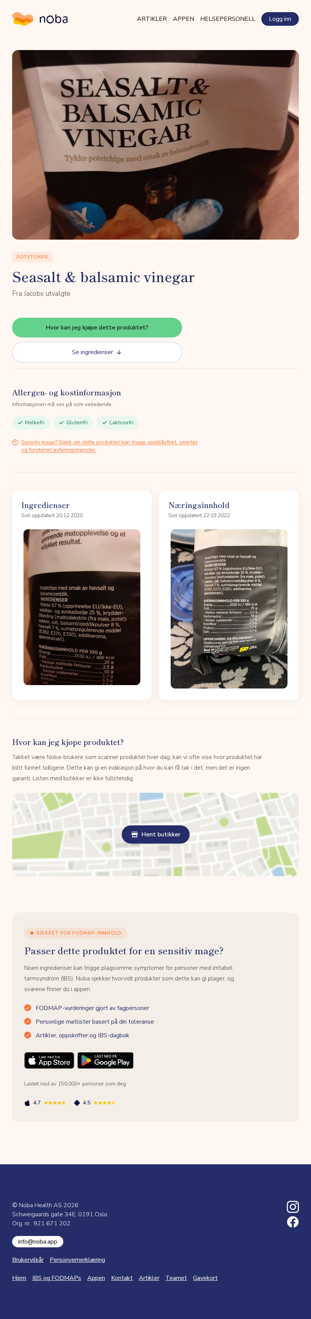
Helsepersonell (227, 19)
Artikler (152, 19)
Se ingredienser (92, 352)
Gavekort (205, 1278)
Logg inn (280, 19)
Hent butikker (161, 834)
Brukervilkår (28, 1260)
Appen (183, 19)
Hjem (19, 1278)
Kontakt (122, 1278)
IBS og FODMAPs (56, 1278)
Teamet (176, 1278)
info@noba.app (37, 1241)
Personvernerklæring (77, 1260)
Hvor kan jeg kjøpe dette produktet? (97, 327)
